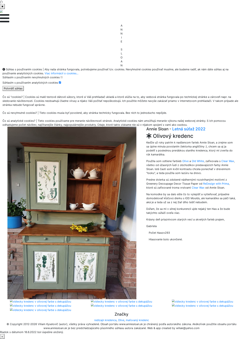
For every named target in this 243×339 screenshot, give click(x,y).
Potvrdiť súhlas (13, 88)
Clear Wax (227, 161)
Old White (198, 161)
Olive (185, 161)
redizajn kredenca (105, 320)
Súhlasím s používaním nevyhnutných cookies (31, 77)
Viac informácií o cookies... (61, 73)
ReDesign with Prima (216, 183)
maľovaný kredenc (137, 320)
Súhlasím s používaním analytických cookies (30, 82)
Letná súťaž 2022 (188, 129)
